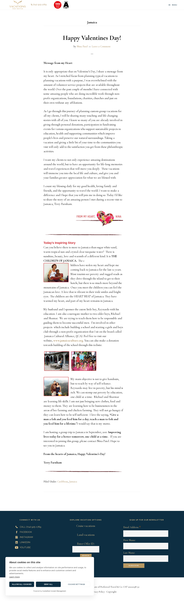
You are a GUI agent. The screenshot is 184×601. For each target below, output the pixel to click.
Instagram (26, 537)
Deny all (48, 584)
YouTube (25, 547)
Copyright (111, 591)
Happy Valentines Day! (92, 38)
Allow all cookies (21, 584)
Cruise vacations (85, 526)
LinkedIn (24, 542)
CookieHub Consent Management (54, 591)
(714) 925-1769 (39, 4)
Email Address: (132, 527)
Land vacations (86, 535)
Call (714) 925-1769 (30, 526)
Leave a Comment (101, 46)
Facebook (25, 532)
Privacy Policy (98, 591)
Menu (174, 5)
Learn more (14, 577)
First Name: (129, 540)
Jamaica (73, 481)
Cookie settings (76, 584)
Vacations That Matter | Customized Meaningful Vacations (17, 4)
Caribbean (62, 481)
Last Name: (129, 552)
